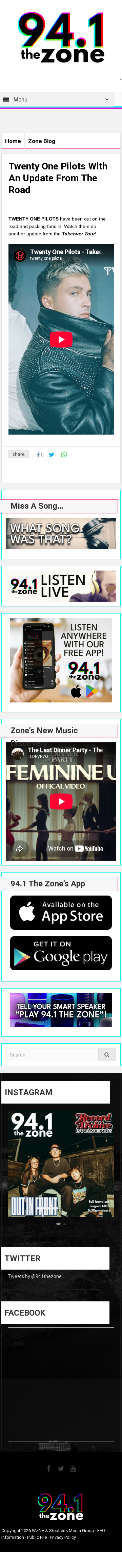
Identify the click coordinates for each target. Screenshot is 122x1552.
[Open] (61, 1164)
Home (13, 141)
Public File (37, 1537)
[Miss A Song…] (61, 533)
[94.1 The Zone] (61, 37)
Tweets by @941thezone (35, 1276)
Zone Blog (41, 141)
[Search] (107, 1054)
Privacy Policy (63, 1537)
